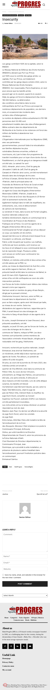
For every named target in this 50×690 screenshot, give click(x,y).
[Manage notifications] (5, 685)
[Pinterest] (15, 28)
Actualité (20, 15)
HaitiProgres (18, 467)
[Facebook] (4, 28)
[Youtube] (30, 646)
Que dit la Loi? (42, 494)
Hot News (28, 15)
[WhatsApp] (20, 28)
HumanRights (29, 467)
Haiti (10, 467)
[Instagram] (11, 646)
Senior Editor (8, 23)
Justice (5, 494)
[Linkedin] (17, 646)
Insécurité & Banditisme (16, 12)
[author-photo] (25, 514)
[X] (10, 28)
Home (4, 12)
